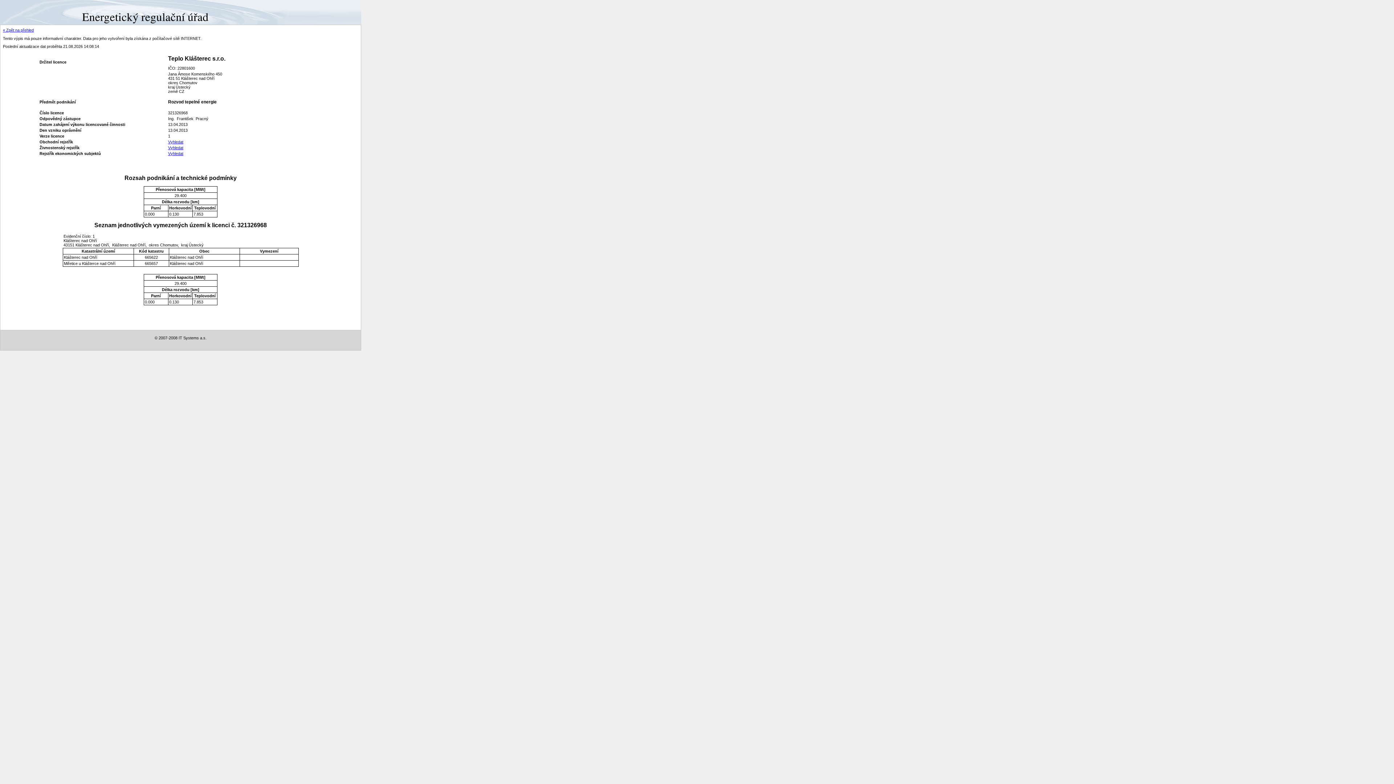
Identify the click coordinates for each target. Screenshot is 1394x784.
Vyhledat (175, 142)
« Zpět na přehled (18, 30)
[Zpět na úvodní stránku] (26, 12)
